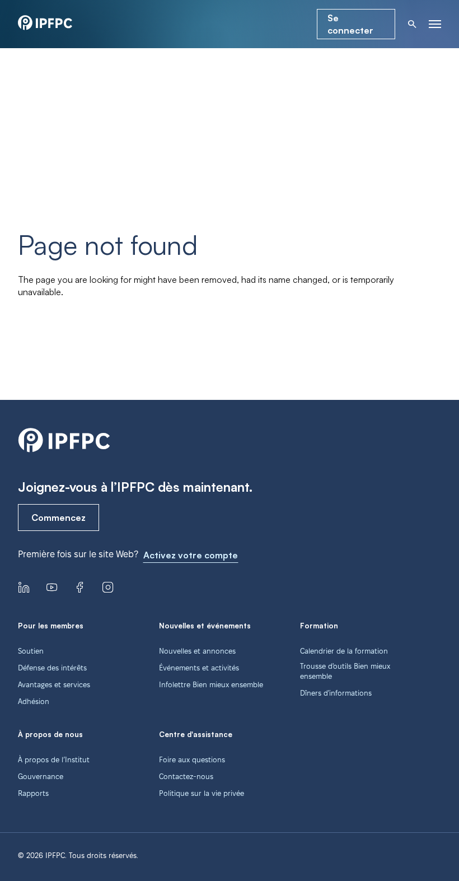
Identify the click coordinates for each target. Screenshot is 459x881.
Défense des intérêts (52, 668)
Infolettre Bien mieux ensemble (211, 684)
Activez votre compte (190, 555)
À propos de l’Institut (54, 759)
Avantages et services (54, 684)
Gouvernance (40, 776)
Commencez (58, 517)
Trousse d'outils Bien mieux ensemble (345, 671)
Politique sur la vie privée (201, 793)
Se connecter (350, 24)
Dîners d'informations (336, 693)
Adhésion (33, 701)
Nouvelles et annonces (197, 651)
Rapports (33, 793)
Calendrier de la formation (344, 651)
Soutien (31, 651)
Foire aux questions (192, 759)
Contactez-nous (186, 776)
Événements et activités (199, 668)
